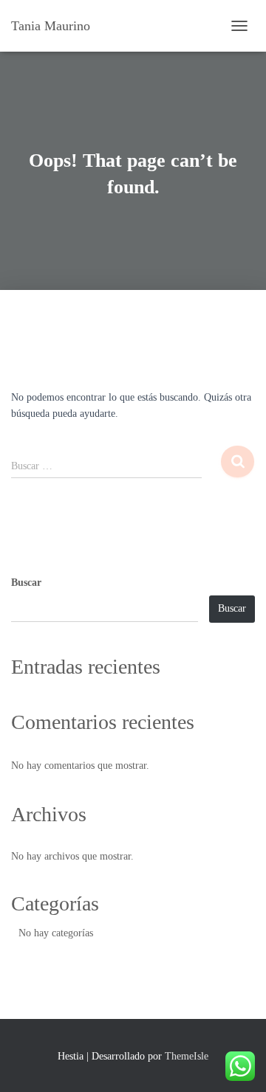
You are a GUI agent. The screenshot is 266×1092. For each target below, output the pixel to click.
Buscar (26, 582)
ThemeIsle (186, 1056)
